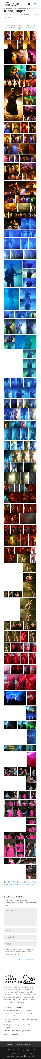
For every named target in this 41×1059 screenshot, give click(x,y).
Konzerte (17, 884)
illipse (34, 882)
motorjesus (29, 884)
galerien (21, 882)
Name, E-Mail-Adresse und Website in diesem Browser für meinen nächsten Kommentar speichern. (18, 951)
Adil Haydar (8, 1025)
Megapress (15, 1054)
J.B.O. (7, 884)
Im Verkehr (16, 1034)
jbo (11, 884)
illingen (27, 882)
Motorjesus (31, 28)
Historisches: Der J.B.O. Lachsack (21, 1031)
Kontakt (10, 1044)
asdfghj (6, 1034)
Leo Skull (24, 1054)
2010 (9, 882)
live (23, 884)
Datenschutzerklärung (23, 1044)
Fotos (32, 15)
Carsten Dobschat (13, 15)
